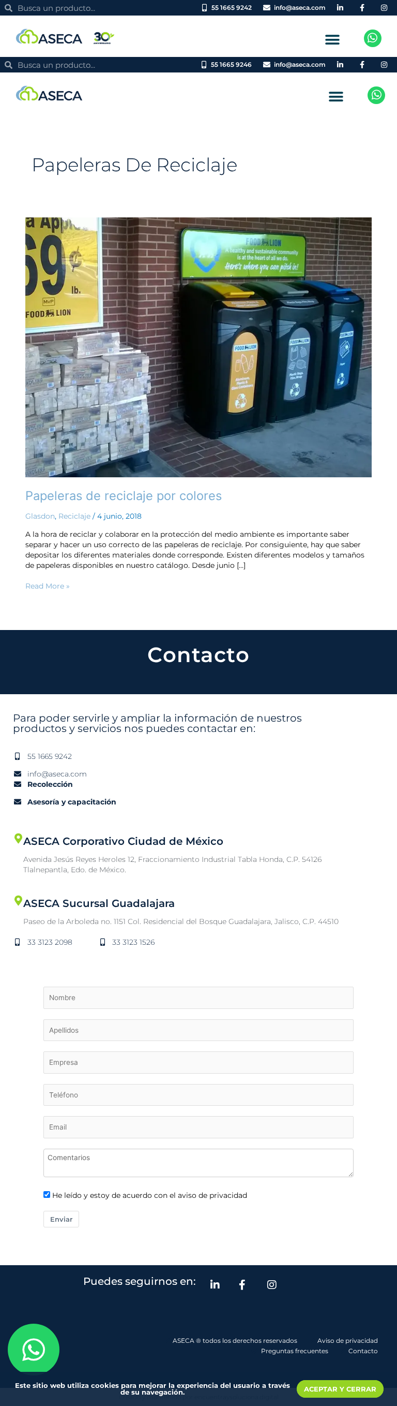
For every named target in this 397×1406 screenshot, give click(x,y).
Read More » (47, 585)
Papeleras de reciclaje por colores (123, 495)
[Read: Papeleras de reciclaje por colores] (198, 347)
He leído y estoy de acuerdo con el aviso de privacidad (149, 1195)
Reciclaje (74, 516)
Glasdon (40, 516)
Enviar (61, 1219)
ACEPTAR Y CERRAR (340, 1389)
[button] (332, 39)
